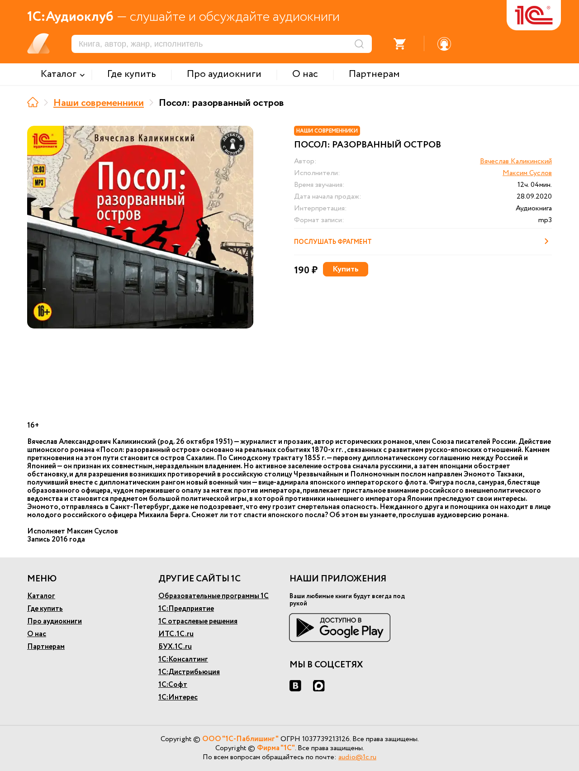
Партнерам (46, 647)
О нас (36, 634)
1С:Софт (172, 685)
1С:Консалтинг (183, 659)
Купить (345, 269)
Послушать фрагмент (333, 242)
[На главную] (32, 102)
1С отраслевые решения (197, 621)
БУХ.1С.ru (175, 647)
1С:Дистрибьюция (189, 672)
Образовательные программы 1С (213, 596)
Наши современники (98, 103)
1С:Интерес (178, 697)
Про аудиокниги (54, 621)
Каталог (41, 596)
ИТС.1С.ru (176, 634)
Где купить (45, 609)
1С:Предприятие (186, 609)
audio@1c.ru (357, 757)
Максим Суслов (527, 173)
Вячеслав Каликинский (516, 161)
